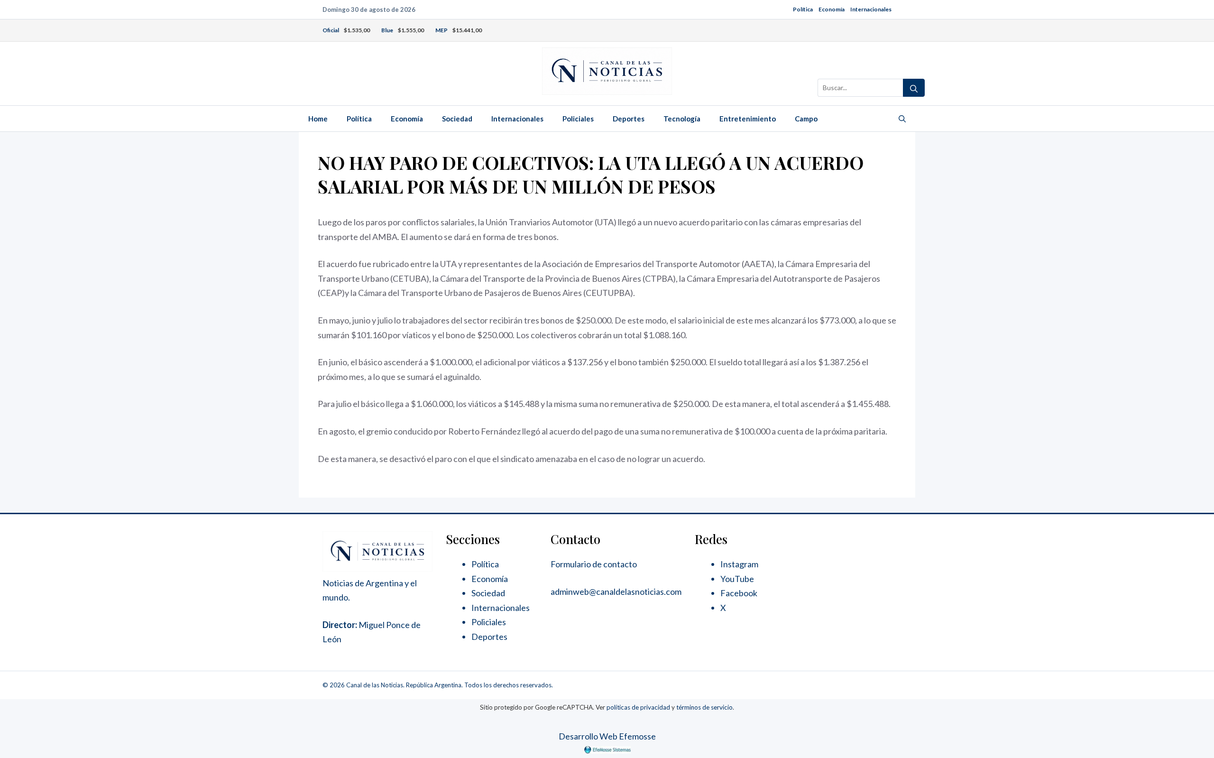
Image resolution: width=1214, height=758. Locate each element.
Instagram (739, 564)
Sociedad (457, 118)
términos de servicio (704, 707)
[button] (902, 118)
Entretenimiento (747, 118)
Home (318, 118)
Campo (806, 118)
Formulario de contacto (594, 564)
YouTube (737, 578)
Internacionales (871, 9)
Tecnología (681, 118)
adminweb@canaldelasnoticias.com (616, 591)
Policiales (578, 118)
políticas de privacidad (638, 707)
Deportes (628, 118)
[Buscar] (914, 88)
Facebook (738, 593)
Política (803, 9)
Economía (832, 9)
